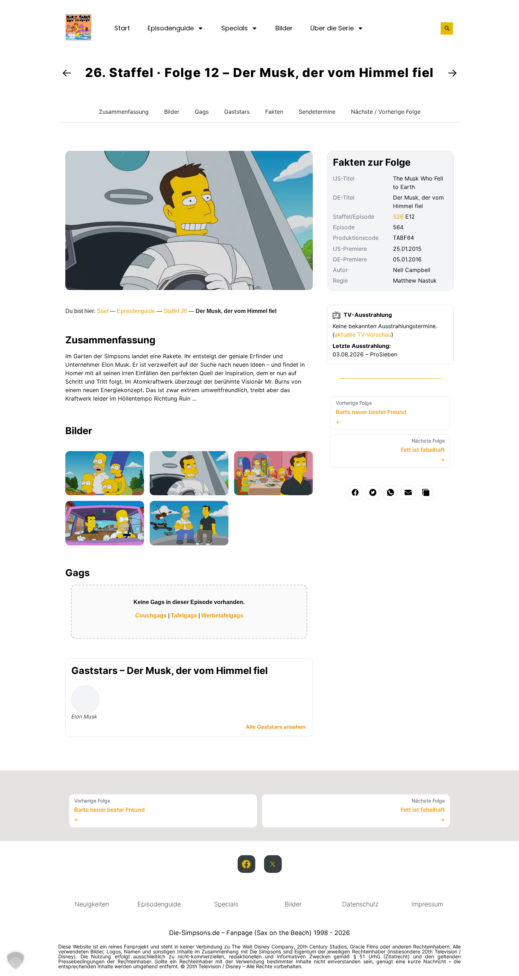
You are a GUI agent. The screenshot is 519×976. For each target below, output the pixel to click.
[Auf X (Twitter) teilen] (373, 492)
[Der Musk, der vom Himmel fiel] (104, 473)
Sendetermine (317, 111)
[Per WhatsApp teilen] (390, 492)
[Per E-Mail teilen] (408, 492)
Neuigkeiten (91, 904)
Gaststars (237, 111)
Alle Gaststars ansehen (275, 726)
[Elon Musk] (85, 699)
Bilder (284, 28)
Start (122, 28)
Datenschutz (360, 904)
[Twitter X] (273, 864)
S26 (398, 216)
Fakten (274, 111)
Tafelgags (184, 616)
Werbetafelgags (222, 616)
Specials (234, 28)
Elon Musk (84, 716)
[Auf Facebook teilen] (355, 492)
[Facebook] (246, 864)
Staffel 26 (175, 311)
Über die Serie (332, 28)
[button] (447, 28)
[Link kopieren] (426, 492)
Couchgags (151, 616)
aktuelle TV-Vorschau (363, 334)
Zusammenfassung (124, 111)
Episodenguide (171, 28)
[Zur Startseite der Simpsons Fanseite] (78, 38)
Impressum (427, 904)
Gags (202, 111)
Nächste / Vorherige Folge (385, 111)
